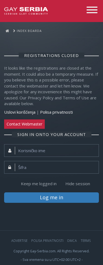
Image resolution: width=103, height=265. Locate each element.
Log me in (51, 197)
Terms (86, 240)
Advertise (19, 240)
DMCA (72, 240)
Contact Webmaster (24, 124)
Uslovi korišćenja (19, 112)
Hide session (77, 183)
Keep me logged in (39, 183)
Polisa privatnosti (56, 112)
